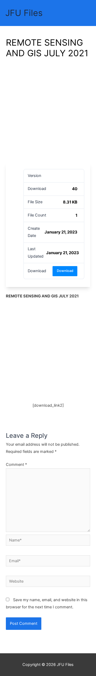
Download (65, 271)
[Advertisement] (48, 113)
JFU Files (24, 13)
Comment (16, 464)
